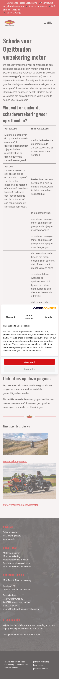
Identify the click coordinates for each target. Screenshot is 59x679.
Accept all (29, 362)
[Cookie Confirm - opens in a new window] (44, 308)
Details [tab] (48, 317)
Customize (29, 369)
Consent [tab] (10, 317)
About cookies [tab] (29, 317)
